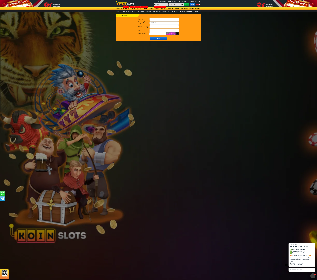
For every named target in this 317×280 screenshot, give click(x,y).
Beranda (119, 8)
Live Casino (170, 8)
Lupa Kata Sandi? (193, 1)
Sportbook (126, 8)
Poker (157, 8)
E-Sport (133, 8)
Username (141, 19)
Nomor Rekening (143, 27)
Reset (158, 38)
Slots (139, 8)
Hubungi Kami (183, 1)
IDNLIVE (145, 8)
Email (139, 30)
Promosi (198, 8)
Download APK (164, 1)
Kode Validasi (142, 34)
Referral (191, 8)
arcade (151, 8)
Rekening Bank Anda (142, 23)
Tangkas (176, 8)
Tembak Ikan (184, 8)
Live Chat (173, 1)
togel (163, 8)
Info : (118, 11)
